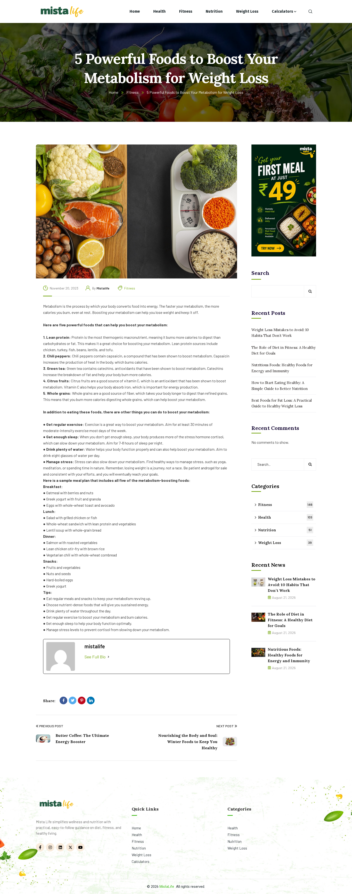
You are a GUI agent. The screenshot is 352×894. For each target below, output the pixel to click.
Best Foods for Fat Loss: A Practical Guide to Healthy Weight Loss (281, 403)
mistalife (103, 288)
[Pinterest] (81, 700)
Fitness (132, 92)
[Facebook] (63, 700)
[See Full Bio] (108, 656)
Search (260, 273)
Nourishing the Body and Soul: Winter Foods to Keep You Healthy (187, 741)
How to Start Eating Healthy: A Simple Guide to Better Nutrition (279, 385)
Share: (49, 701)
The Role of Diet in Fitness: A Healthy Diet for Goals (283, 350)
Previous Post (51, 726)
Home (113, 92)
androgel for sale (214, 468)
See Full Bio (95, 656)
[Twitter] (72, 700)
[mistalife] (61, 11)
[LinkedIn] (91, 700)
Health (285, 517)
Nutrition (285, 530)
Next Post (225, 726)
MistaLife (166, 886)
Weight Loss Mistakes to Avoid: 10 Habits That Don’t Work (280, 333)
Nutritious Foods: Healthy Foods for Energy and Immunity (281, 368)
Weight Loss (285, 542)
